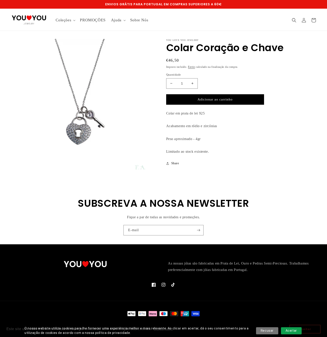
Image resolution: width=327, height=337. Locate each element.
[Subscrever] (198, 230)
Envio (191, 66)
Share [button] (175, 163)
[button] (65, 20)
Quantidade (173, 74)
